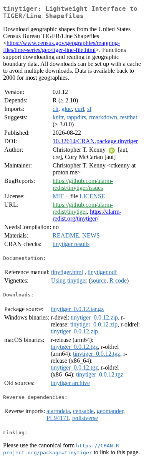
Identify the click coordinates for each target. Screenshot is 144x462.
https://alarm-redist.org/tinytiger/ (87, 215)
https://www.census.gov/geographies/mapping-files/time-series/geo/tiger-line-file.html (61, 46)
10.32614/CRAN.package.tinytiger (95, 141)
